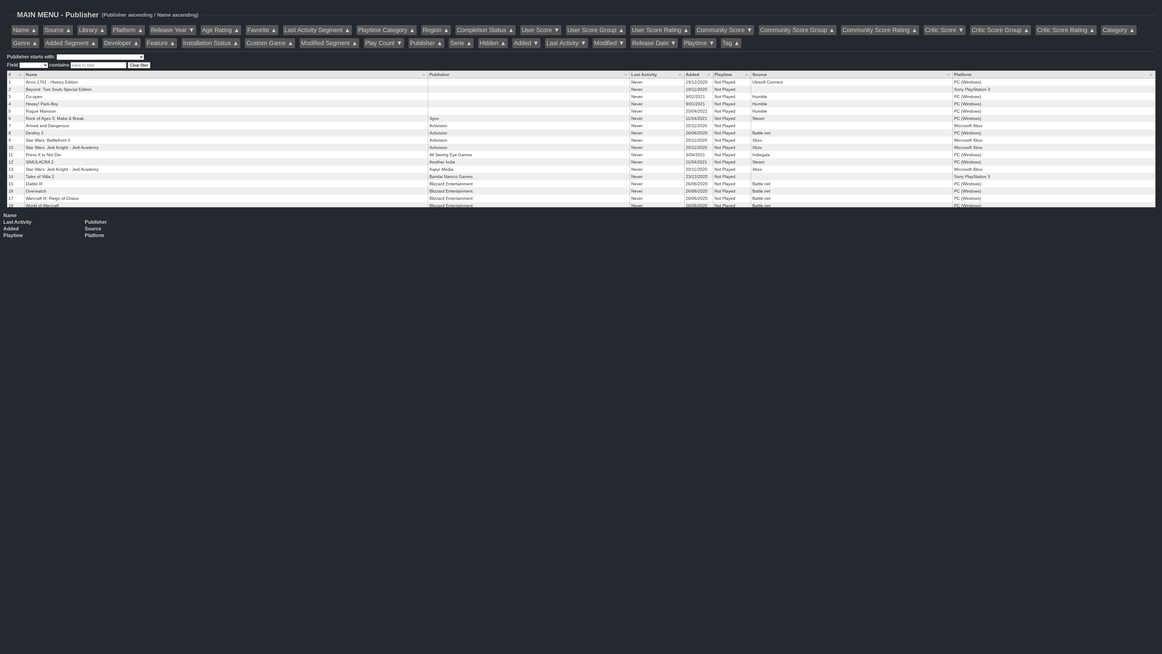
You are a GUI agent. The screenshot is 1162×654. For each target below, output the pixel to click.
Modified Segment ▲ (329, 43)
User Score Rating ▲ (660, 30)
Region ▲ (436, 30)
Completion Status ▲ (485, 30)
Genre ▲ (25, 43)
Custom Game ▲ (270, 43)
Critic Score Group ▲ (1000, 30)
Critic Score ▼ (944, 30)
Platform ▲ (128, 30)
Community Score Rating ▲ (879, 30)
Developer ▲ (121, 43)
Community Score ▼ (725, 30)
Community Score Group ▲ (797, 30)
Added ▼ (526, 43)
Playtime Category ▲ (386, 30)
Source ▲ (57, 30)
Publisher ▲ (426, 43)
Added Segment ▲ (71, 43)
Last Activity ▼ (566, 43)
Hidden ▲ (493, 43)
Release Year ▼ (173, 30)
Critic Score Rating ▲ (1066, 30)
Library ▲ (92, 30)
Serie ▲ (461, 43)
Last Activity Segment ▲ (317, 30)
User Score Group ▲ (595, 30)
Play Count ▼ (383, 43)
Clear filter (139, 65)
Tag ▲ (731, 43)
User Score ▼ (541, 30)
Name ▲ (25, 30)
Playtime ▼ (699, 43)
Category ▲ (1119, 30)
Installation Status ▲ (211, 43)
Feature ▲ (161, 43)
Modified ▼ (609, 43)
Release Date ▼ (654, 43)
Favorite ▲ (262, 30)
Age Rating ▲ (221, 30)
